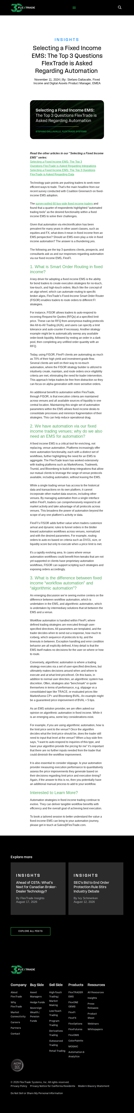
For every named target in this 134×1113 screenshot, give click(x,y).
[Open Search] (120, 7)
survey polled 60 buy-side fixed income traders (64, 203)
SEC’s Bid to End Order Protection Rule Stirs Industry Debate (91, 887)
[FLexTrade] (23, 7)
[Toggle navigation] (74, 7)
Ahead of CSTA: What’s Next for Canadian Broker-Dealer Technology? (36, 887)
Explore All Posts (30, 931)
